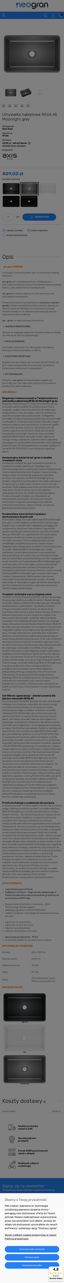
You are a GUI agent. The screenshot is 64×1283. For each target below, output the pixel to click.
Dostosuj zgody (32, 1257)
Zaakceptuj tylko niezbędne (32, 1249)
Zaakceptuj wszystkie (32, 1265)
